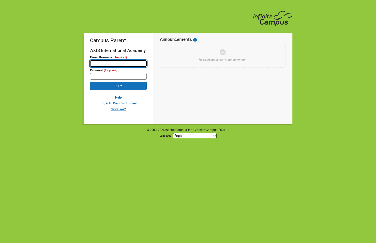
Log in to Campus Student (118, 103)
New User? (118, 109)
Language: (165, 135)
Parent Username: (108, 57)
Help (118, 97)
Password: (103, 70)
